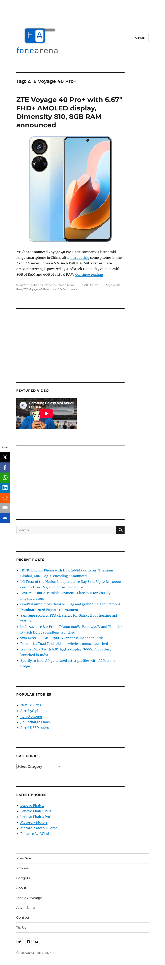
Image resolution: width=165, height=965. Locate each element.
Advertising (25, 908)
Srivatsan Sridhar (27, 285)
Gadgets (23, 878)
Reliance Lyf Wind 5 (36, 834)
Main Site (23, 858)
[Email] (5, 508)
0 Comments (68, 289)
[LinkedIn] (5, 488)
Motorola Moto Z (33, 822)
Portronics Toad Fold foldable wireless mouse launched (64, 644)
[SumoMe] (5, 518)
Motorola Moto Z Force (38, 828)
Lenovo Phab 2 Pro (35, 817)
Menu (140, 38)
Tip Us (21, 927)
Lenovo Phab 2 (32, 805)
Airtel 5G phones (33, 711)
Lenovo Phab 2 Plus (35, 811)
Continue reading (89, 274)
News (70, 285)
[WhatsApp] (5, 478)
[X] (5, 457)
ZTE (78, 285)
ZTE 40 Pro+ (92, 285)
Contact (22, 917)
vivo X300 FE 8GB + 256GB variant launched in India (62, 638)
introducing (79, 258)
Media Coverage (29, 898)
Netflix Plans (30, 705)
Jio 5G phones (31, 716)
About (21, 888)
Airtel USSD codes (34, 728)
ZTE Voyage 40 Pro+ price (39, 289)
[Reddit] (5, 498)
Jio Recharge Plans (35, 722)
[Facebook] (5, 467)
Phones (22, 868)
